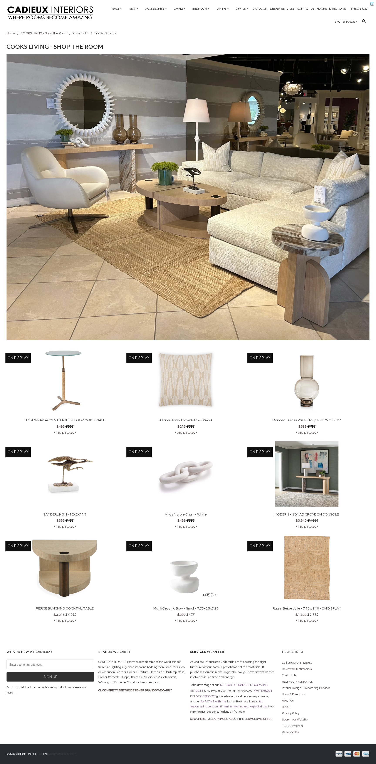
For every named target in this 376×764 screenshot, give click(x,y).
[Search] (364, 22)
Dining (223, 8)
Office (242, 8)
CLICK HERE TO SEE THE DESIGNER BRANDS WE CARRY (135, 690)
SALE (117, 8)
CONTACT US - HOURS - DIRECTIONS (321, 8)
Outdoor (260, 8)
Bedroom (200, 8)
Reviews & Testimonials (297, 669)
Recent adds (290, 732)
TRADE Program (292, 725)
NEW (133, 8)
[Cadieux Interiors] (50, 13)
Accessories (156, 8)
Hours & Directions (294, 694)
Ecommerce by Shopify (62, 753)
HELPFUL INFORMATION (297, 681)
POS (40, 753)
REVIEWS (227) (358, 8)
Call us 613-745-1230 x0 (297, 662)
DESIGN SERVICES (282, 8)
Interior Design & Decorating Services (306, 688)
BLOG (285, 707)
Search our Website (295, 719)
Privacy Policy (290, 713)
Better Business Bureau (242, 701)
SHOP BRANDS (346, 21)
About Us (288, 700)
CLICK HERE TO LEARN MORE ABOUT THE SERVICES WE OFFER (231, 718)
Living (179, 8)
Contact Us (289, 675)
